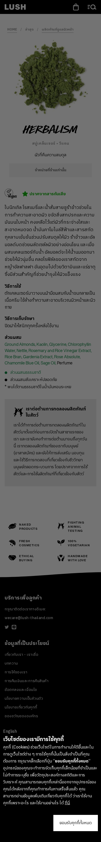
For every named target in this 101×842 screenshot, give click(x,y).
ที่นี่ (67, 803)
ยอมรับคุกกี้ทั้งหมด (76, 823)
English (10, 731)
